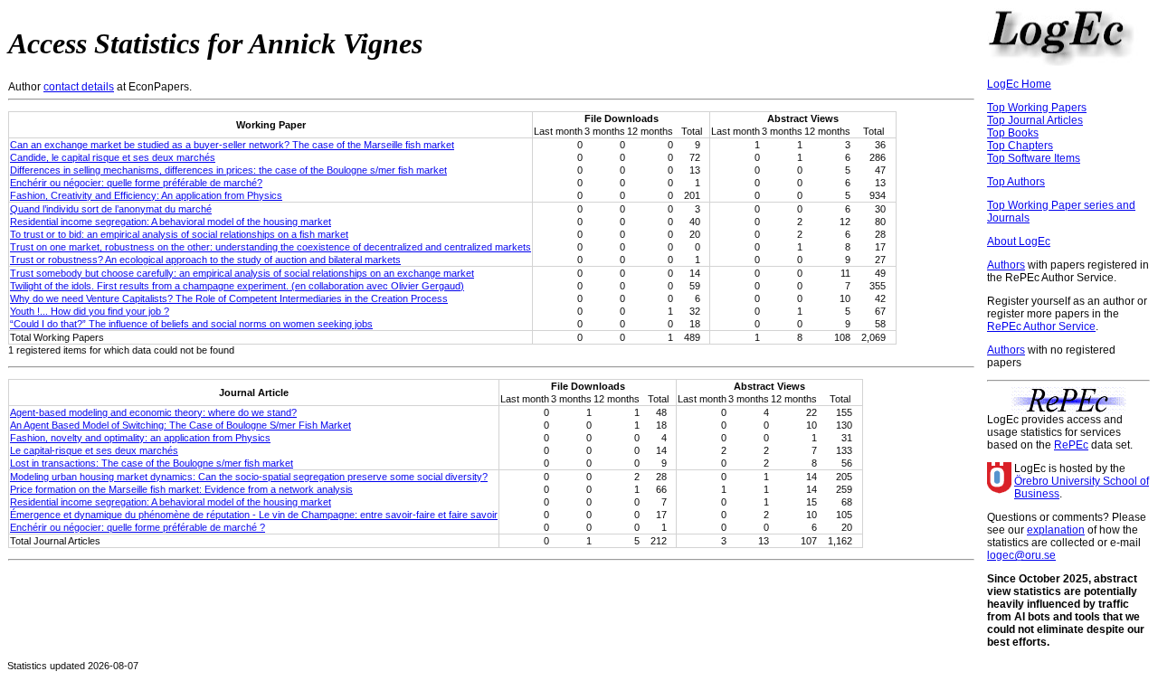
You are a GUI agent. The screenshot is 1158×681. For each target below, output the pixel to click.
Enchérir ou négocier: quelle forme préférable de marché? (136, 182)
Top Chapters (1020, 145)
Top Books (1013, 133)
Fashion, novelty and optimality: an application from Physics (140, 437)
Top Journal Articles (1035, 120)
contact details (78, 86)
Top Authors (1016, 181)
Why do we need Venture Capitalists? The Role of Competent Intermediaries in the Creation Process (229, 298)
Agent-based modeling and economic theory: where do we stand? (153, 412)
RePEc (1071, 445)
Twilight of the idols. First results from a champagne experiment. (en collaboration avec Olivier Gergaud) (237, 285)
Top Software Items (1033, 158)
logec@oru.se (1021, 555)
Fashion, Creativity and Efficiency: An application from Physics (146, 195)
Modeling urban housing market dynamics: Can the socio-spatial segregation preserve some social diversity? (249, 476)
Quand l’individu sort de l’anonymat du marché (111, 208)
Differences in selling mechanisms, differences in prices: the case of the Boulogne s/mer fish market (228, 170)
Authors (1006, 265)
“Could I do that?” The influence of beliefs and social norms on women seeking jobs (191, 323)
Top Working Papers (1037, 107)
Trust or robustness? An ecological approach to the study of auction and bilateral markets (205, 259)
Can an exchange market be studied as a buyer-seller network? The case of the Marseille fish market (232, 144)
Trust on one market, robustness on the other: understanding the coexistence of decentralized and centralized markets (270, 246)
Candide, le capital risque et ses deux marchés (112, 157)
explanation (1056, 530)
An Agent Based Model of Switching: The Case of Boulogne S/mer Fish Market (180, 425)
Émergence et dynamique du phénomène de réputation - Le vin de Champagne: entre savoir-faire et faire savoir (254, 514)
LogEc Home (1019, 84)
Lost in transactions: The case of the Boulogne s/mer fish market (151, 463)
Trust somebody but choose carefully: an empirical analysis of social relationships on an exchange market (242, 273)
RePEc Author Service (1041, 326)
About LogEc (1018, 241)
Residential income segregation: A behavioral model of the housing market (170, 221)
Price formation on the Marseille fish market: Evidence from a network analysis (181, 489)
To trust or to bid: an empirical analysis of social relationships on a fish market (179, 234)
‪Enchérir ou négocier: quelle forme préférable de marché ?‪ (137, 527)
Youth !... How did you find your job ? (89, 311)
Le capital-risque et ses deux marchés (94, 450)
